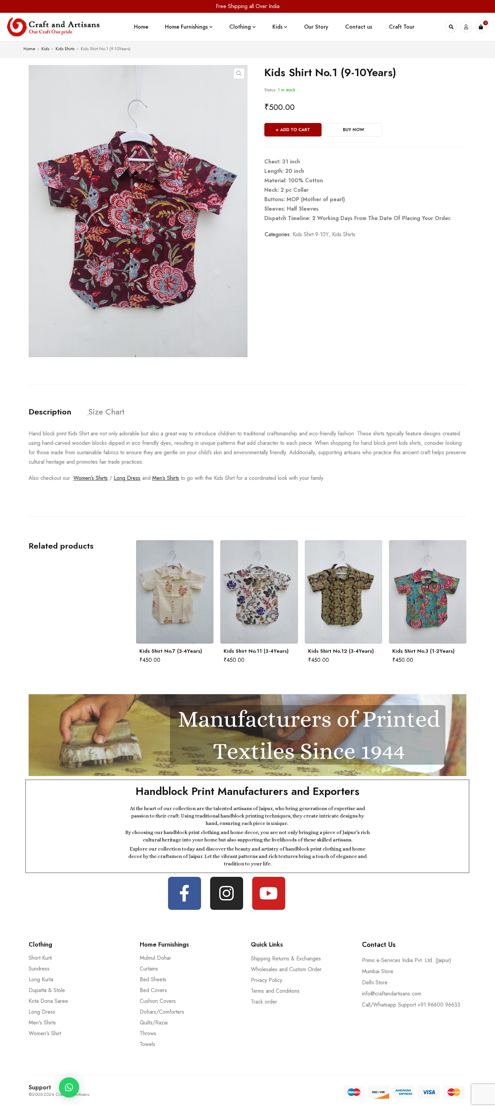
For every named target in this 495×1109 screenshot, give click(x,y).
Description (50, 411)
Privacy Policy (266, 980)
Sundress (39, 969)
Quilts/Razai (154, 1022)
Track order (264, 1002)
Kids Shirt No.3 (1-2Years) (339, 651)
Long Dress (127, 478)
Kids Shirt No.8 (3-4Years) (423, 651)
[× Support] (69, 1087)
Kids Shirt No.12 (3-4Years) (256, 651)
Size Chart (106, 411)
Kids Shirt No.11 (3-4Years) (171, 651)
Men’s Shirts (165, 478)
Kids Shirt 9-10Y (311, 234)
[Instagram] (226, 893)
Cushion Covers (158, 1001)
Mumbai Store (377, 971)
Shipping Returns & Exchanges (286, 958)
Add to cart (295, 129)
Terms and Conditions (275, 991)
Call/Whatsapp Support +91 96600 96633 (411, 1005)
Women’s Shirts (90, 478)
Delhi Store (375, 982)
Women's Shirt (45, 1033)
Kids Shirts (65, 48)
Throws (148, 1033)
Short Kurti (40, 958)
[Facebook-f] (184, 893)
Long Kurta (41, 979)
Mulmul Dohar (155, 958)
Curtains (149, 969)
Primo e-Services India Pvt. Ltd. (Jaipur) (406, 960)
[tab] (50, 411)
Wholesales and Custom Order (286, 969)
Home (29, 48)
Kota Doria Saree (48, 1001)
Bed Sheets (153, 979)
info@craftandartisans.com (391, 993)
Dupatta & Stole (47, 990)
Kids (45, 48)
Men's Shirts (42, 1022)
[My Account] (466, 27)
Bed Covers (153, 990)
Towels (147, 1044)
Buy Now (353, 129)
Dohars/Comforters (162, 1012)
